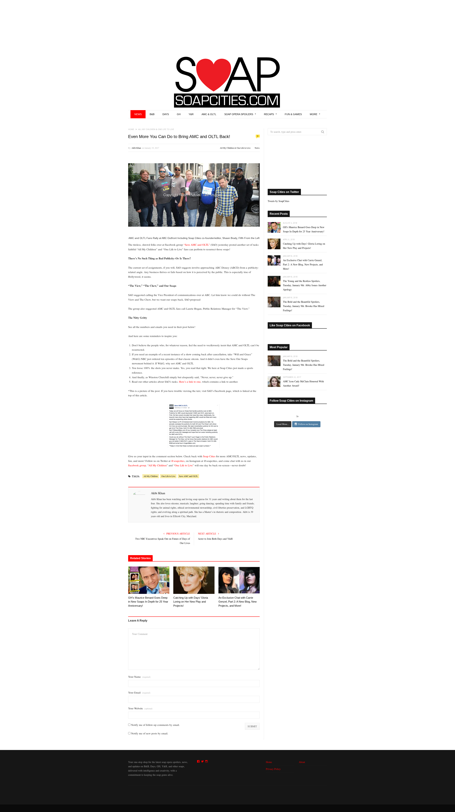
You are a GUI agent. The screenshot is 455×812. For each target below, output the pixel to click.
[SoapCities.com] (227, 81)
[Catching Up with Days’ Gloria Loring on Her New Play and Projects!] (194, 580)
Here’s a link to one (190, 381)
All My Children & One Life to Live (235, 147)
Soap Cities (209, 456)
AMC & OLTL (209, 114)
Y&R (191, 114)
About (302, 762)
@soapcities (177, 461)
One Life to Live (184, 465)
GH (179, 114)
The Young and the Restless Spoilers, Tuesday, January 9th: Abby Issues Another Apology (304, 285)
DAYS (165, 114)
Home (269, 762)
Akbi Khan (136, 147)
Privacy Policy (273, 769)
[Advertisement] (227, 27)
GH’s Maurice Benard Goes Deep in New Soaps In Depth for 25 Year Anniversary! (148, 601)
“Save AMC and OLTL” (197, 244)
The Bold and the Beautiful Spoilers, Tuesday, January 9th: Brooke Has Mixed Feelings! (303, 306)
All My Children (158, 465)
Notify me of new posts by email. (149, 733)
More (313, 114)
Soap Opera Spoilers (238, 114)
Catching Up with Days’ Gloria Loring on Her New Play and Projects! (190, 601)
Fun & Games (293, 114)
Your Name (139, 676)
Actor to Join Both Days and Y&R (215, 538)
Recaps (269, 114)
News (138, 114)
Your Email (139, 692)
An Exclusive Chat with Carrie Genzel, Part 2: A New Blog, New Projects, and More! (237, 601)
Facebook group (137, 465)
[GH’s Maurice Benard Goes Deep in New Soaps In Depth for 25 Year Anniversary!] (148, 580)
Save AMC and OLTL (188, 476)
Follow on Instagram (308, 424)
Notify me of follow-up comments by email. (155, 725)
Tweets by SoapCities (278, 201)
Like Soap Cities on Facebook (290, 325)
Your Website (140, 708)
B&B (152, 114)
